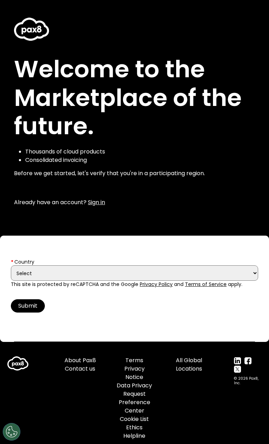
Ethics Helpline (134, 431)
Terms (134, 360)
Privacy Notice (134, 373)
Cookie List (134, 419)
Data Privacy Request (134, 389)
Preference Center (134, 406)
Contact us (80, 369)
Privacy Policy (156, 284)
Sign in (96, 202)
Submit (27, 306)
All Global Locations (189, 364)
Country (24, 261)
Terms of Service (206, 284)
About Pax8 (80, 360)
